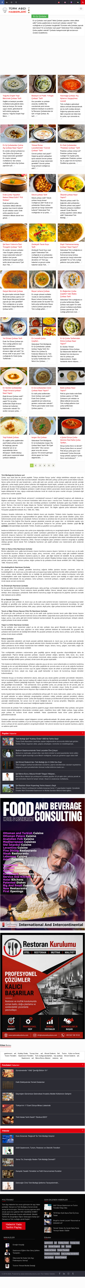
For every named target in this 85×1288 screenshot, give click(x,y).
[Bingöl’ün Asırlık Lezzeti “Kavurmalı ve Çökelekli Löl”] (47, 1222)
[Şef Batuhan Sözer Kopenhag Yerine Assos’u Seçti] (8, 776)
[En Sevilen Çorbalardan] (13, 376)
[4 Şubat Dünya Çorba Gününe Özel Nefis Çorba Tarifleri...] (71, 426)
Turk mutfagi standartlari (43, 1055)
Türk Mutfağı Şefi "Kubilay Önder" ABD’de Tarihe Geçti (37, 785)
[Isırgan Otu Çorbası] (42, 426)
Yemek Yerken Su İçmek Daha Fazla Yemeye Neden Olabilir (66, 1229)
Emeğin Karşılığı (18, 1244)
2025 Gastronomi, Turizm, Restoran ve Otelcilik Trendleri (38, 1136)
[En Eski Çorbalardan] (71, 133)
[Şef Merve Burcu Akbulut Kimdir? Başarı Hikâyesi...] (8, 765)
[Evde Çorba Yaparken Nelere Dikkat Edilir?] (13, 183)
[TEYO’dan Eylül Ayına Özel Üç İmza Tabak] (47, 1214)
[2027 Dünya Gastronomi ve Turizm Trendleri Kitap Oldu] (47, 1207)
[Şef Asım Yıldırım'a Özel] (13, 233)
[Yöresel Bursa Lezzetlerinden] (42, 133)
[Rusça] (71, 2)
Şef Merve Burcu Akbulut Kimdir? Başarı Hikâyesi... (36, 762)
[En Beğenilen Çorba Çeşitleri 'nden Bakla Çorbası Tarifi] (71, 279)
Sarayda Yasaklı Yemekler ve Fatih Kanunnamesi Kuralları (39, 1159)
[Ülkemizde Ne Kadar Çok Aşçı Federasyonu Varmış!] (7, 1260)
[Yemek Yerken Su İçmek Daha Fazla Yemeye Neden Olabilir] (47, 1230)
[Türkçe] (59, 2)
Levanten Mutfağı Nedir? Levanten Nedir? (32, 1183)
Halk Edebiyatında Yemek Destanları (30, 1070)
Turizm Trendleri (11, 1055)
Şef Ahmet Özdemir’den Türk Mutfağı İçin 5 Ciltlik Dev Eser (39, 750)
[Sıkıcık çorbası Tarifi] (42, 183)
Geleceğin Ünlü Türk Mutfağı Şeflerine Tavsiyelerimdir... (37, 1171)
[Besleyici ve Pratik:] (42, 84)
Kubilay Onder (23, 1053)
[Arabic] (78, 2)
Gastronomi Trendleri (25, 1055)
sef (15, 1053)
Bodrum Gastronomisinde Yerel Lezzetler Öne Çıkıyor (37, 738)
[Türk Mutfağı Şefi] (8, 788)
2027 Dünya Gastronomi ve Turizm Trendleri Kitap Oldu (65, 1206)
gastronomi (8, 1053)
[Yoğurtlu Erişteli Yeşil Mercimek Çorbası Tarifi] (13, 84)
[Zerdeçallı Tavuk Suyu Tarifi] (42, 233)
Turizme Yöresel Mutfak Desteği (24, 1265)
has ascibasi (58, 1055)
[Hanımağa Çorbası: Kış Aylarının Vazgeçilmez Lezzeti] (71, 84)
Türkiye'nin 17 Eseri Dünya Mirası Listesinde (33, 1094)
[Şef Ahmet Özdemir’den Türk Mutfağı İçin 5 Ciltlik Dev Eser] (8, 753)
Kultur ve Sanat (73, 1053)
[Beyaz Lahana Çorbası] (42, 279)
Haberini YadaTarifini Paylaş (14, 1225)
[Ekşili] (71, 233)
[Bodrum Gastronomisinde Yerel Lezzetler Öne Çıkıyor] (8, 741)
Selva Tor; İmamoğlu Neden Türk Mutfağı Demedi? (35, 1147)
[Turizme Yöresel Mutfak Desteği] (7, 1266)
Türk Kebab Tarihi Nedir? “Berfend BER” (31, 1105)
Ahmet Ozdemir (49, 1053)
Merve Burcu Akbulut (43, 1058)
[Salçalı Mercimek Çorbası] (13, 279)
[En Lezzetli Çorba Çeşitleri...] (42, 327)
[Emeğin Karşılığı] (7, 1245)
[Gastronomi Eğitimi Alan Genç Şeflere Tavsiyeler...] (7, 1252)
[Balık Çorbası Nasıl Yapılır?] (71, 376)
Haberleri (10, 1065)
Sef (58, 1053)
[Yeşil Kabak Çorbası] (13, 426)
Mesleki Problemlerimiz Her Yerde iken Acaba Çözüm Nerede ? (41, 1117)
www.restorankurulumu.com (30, 1274)
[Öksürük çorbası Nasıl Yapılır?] (71, 183)
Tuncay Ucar (34, 1053)
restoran (55, 1058)
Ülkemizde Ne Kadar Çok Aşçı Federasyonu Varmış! (23, 1259)
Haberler (9, 733)
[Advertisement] (42, 56)
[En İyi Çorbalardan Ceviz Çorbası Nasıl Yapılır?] (42, 376)
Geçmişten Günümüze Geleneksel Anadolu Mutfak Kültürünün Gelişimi (43, 1082)
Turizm (64, 1053)
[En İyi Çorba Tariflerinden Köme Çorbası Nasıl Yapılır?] (71, 327)
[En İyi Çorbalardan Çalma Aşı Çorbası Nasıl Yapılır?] (13, 133)
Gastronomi (26, 1058)
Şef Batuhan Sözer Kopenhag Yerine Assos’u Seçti (36, 773)
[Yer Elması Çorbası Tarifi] (13, 327)
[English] (65, 2)
